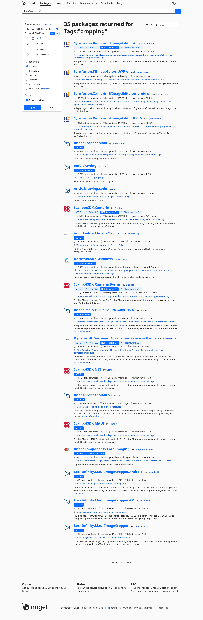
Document (97, 350)
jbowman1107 (120, 143)
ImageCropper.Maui (90, 142)
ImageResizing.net (116, 321)
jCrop (154, 321)
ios (128, 126)
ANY (57, 33)
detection (150, 219)
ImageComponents (144, 449)
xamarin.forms (92, 296)
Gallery (122, 245)
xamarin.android (123, 101)
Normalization (117, 350)
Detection (86, 350)
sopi (104, 166)
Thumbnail (127, 460)
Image (143, 321)
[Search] (178, 11)
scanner (84, 270)
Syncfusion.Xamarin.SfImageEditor (103, 43)
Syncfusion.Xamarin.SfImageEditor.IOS (106, 118)
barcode (101, 219)
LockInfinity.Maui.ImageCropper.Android (108, 471)
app (95, 219)
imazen (143, 310)
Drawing (95, 196)
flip (144, 54)
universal (112, 79)
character (117, 219)
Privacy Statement (143, 607)
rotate (137, 79)
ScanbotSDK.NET (87, 369)
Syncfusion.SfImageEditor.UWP (99, 71)
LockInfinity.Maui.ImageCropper (101, 525)
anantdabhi (153, 472)
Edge (78, 350)
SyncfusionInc (148, 43)
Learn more (46, 24)
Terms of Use (96, 607)
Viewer (118, 460)
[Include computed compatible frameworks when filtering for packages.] (57, 29)
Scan (146, 460)
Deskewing (146, 350)
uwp (105, 79)
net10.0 (93, 381)
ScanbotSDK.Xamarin (91, 207)
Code (88, 196)
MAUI (79, 381)
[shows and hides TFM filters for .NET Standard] (28, 49)
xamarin (91, 54)
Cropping (118, 196)
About (84, 607)
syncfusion (81, 54)
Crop (149, 321)
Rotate (161, 321)
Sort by (147, 24)
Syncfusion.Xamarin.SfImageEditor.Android (110, 93)
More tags (99, 57)
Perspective (157, 350)
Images (110, 196)
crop (132, 79)
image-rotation (135, 54)
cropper (108, 154)
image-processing (112, 270)
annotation (161, 54)
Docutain (122, 259)
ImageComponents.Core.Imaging (101, 448)
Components (108, 460)
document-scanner (83, 273)
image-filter (98, 273)
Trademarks (161, 607)
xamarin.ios (121, 126)
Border (127, 350)
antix (114, 189)
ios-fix (121, 406)
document (145, 270)
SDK (78, 270)
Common (80, 196)
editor (120, 79)
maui (78, 154)
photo (147, 154)
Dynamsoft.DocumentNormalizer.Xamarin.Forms (115, 338)
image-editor (121, 54)
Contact (27, 584)
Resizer (89, 321)
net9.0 (86, 381)
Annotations (155, 460)
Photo (136, 321)
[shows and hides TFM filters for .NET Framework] (28, 54)
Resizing (129, 321)
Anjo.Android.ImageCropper (97, 233)
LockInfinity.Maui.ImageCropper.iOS (104, 500)
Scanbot (118, 208)
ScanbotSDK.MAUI (89, 423)
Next (129, 562)
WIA (142, 460)
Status (80, 584)
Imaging (91, 460)
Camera (114, 245)
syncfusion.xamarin (105, 54)
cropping (89, 57)
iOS (99, 381)
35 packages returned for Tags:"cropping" (99, 27)
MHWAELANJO (133, 233)
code (125, 219)
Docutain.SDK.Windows (93, 258)
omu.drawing (85, 165)
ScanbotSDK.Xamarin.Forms (97, 284)
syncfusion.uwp (94, 79)
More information (82, 331)
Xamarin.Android (84, 245)
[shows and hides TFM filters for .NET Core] (28, 44)
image (126, 79)
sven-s (121, 395)
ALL (52, 33)
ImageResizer (99, 321)
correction (79, 352)
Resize (103, 196)
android (135, 101)
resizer (86, 177)
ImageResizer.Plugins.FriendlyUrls (102, 309)
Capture (106, 350)
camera (109, 219)
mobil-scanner (96, 270)
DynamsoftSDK (169, 338)
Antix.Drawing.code (90, 188)
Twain (136, 460)
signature (151, 54)
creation (132, 219)
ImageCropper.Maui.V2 (93, 395)
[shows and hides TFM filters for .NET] (28, 38)
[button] (40, 24)
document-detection (160, 270)
